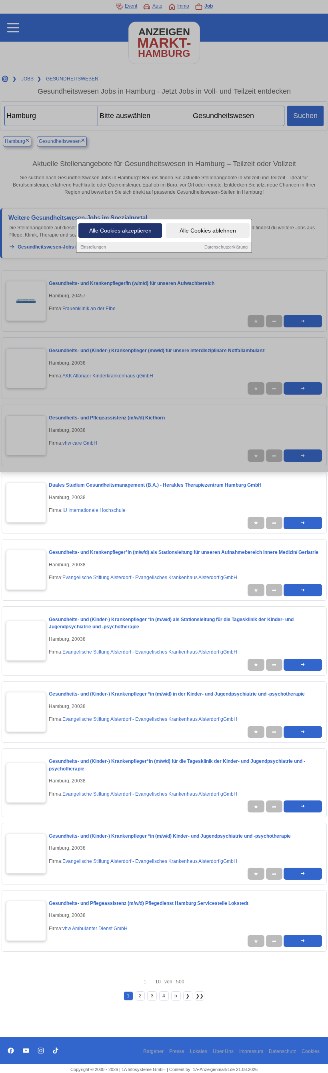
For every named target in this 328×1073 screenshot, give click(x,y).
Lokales (198, 1051)
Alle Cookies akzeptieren (120, 230)
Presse (176, 1051)
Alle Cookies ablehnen (208, 230)
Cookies (311, 1051)
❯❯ (200, 996)
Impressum (251, 1051)
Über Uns (223, 1051)
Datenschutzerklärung (226, 247)
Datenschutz (282, 1051)
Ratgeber (153, 1051)
